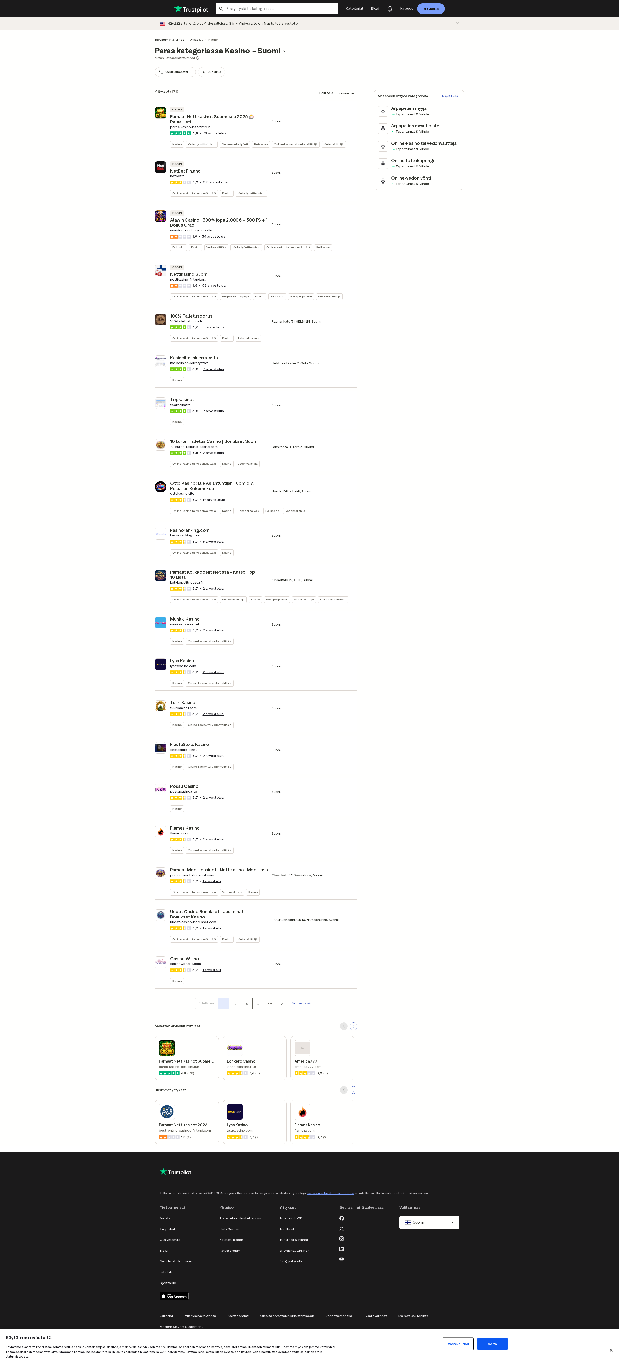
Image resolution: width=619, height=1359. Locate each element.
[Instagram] (341, 1238)
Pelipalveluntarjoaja (235, 296)
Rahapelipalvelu (301, 296)
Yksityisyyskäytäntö (200, 1316)
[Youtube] (341, 1258)
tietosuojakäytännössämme (330, 1193)
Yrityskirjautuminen (295, 1251)
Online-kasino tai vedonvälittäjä (295, 144)
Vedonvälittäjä (334, 144)
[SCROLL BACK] (344, 1026)
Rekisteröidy (230, 1251)
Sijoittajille (168, 1283)
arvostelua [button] (215, 133)
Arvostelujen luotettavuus (240, 1218)
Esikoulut (178, 247)
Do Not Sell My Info (413, 1316)
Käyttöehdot (238, 1316)
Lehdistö (167, 1272)
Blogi (164, 1251)
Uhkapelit (196, 39)
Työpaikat (167, 1229)
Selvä (492, 1343)
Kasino (177, 144)
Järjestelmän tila (339, 1316)
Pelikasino (261, 144)
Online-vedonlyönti (235, 144)
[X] (341, 1228)
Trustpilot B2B (291, 1218)
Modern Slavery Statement (181, 1327)
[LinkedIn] (341, 1248)
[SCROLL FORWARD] (353, 1026)
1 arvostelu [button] (212, 881)
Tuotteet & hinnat (294, 1240)
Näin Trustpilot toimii (176, 1261)
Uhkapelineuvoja (329, 296)
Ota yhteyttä (170, 1240)
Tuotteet (287, 1229)
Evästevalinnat (375, 1316)
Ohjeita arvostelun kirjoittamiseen (287, 1316)
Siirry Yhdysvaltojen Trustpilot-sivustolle (263, 24)
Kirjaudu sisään (231, 1240)
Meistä (165, 1218)
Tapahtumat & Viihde (169, 39)
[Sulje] (457, 24)
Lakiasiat (166, 1316)
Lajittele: (326, 93)
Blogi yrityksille (291, 1261)
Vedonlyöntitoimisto (201, 144)
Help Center (229, 1229)
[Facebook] (341, 1218)
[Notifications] (390, 8)
